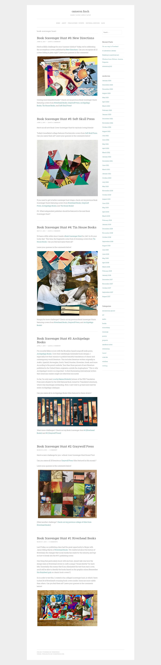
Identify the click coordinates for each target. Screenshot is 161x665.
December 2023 (107, 89)
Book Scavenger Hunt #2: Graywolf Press (65, 446)
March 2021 (106, 169)
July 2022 (105, 136)
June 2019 (105, 203)
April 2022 (105, 148)
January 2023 (106, 114)
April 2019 (105, 212)
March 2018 (106, 267)
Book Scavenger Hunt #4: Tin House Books (66, 227)
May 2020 (105, 186)
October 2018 (106, 237)
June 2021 (105, 165)
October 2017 (106, 288)
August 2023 (106, 93)
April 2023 (105, 102)
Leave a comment (54, 41)
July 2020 (105, 182)
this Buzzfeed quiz (44, 572)
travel (104, 353)
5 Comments (53, 542)
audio (104, 319)
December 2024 (107, 85)
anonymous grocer (108, 311)
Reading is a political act (110, 55)
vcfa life (105, 357)
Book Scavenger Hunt (73, 236)
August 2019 (106, 199)
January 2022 (106, 157)
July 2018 (105, 250)
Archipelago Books (44, 354)
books (104, 323)
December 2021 (107, 161)
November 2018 (107, 233)
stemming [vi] (107, 66)
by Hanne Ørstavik (62, 379)
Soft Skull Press (65, 105)
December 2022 (107, 119)
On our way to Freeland (110, 46)
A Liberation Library (109, 51)
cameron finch (80, 11)
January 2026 (106, 80)
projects (105, 340)
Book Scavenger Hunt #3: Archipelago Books (63, 340)
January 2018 (106, 275)
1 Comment (53, 450)
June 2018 (105, 254)
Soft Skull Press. (91, 133)
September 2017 (107, 292)
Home (58, 23)
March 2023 (106, 106)
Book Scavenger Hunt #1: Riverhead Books (66, 538)
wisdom (105, 361)
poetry (104, 336)
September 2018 (107, 241)
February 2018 (107, 271)
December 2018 (107, 229)
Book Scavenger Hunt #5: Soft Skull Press (66, 119)
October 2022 (106, 127)
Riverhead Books (60, 103)
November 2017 (107, 284)
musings (105, 332)
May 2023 (105, 97)
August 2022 (106, 131)
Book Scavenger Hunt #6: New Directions (65, 38)
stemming (105, 349)
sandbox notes (107, 344)
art (103, 315)
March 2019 (106, 216)
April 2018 (105, 263)
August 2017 (106, 296)
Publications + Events (76, 23)
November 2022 (107, 123)
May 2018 (105, 258)
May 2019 (105, 207)
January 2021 (106, 174)
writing (104, 366)
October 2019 (106, 195)
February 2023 (107, 110)
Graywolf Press (74, 103)
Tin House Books (48, 105)
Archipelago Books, (49, 206)
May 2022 (105, 144)
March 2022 (106, 152)
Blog (103, 23)
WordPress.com (58, 654)
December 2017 (107, 279)
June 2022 (105, 140)
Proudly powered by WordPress (48, 652)
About (64, 23)
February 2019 (107, 220)
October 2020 (106, 178)
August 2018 (106, 246)
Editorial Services (93, 23)
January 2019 (106, 224)
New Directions (72, 49)
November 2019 (107, 191)
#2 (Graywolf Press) (53, 433)
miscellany (106, 327)
